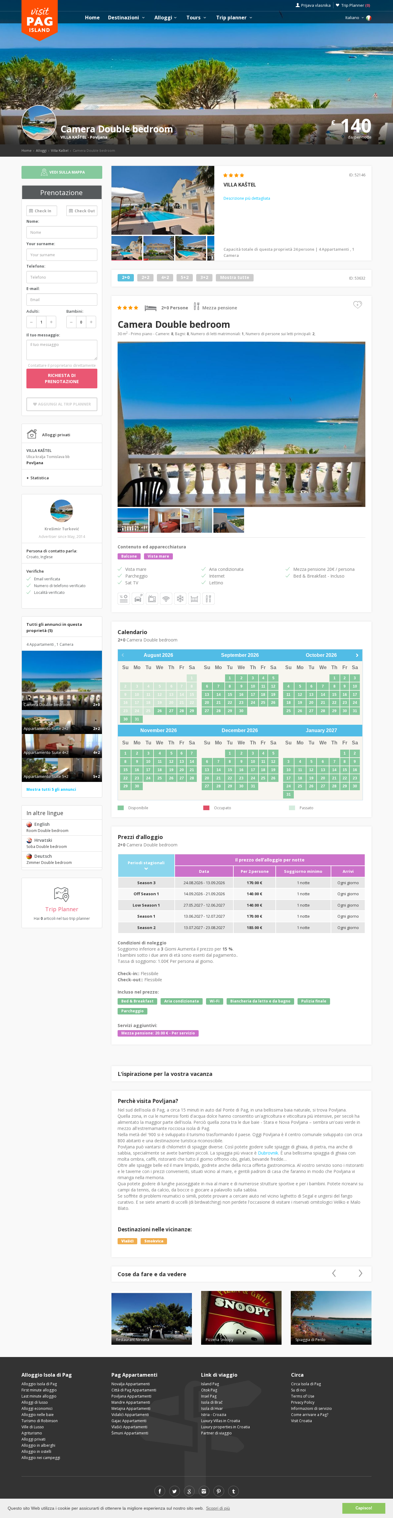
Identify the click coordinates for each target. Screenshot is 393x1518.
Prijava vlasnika (316, 5)
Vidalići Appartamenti (130, 1414)
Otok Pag (209, 1390)
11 (263, 686)
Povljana (98, 137)
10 (253, 686)
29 (192, 711)
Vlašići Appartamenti (129, 1427)
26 (160, 711)
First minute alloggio (39, 1390)
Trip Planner (355, 5)
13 (207, 694)
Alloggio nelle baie (37, 1414)
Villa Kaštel (59, 150)
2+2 (145, 277)
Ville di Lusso (32, 1427)
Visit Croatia (301, 1420)
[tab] (62, 698)
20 (207, 702)
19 (273, 694)
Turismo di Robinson (39, 1420)
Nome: (32, 221)
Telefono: (35, 266)
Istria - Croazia (213, 1414)
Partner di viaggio (216, 1433)
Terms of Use (302, 1396)
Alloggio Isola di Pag (39, 1384)
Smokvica (153, 1241)
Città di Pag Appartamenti (133, 1390)
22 (230, 702)
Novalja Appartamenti (130, 1384)
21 (218, 702)
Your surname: (40, 243)
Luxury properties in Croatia (225, 1427)
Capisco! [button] (364, 1508)
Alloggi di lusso (34, 1402)
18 (263, 694)
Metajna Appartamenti (130, 1408)
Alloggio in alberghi (38, 1445)
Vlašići (127, 1241)
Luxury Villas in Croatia (220, 1420)
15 (230, 694)
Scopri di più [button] (218, 1508)
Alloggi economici (37, 1408)
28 (182, 711)
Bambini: (74, 311)
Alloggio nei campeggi (40, 1457)
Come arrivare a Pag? (309, 1414)
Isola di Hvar (212, 1408)
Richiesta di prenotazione (62, 378)
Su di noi (298, 1390)
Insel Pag (208, 1396)
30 (125, 719)
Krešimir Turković (62, 528)
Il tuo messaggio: (43, 335)
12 (273, 686)
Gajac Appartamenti (128, 1420)
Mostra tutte (234, 277)
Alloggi (163, 17)
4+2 (165, 277)
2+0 (126, 277)
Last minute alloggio (38, 1396)
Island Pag (210, 1384)
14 (218, 694)
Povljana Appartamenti (131, 1396)
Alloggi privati (33, 1439)
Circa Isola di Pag (306, 1384)
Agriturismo (31, 1433)
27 (171, 711)
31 (137, 719)
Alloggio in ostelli (36, 1451)
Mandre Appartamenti (130, 1402)
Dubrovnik (268, 1153)
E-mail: (33, 288)
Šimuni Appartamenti (129, 1433)
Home (92, 17)
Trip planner (232, 17)
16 (241, 694)
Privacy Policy (302, 1402)
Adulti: (32, 311)
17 (253, 694)
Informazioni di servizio (311, 1408)
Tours (194, 17)
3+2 (204, 277)
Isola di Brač (212, 1402)
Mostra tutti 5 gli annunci (51, 789)
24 (253, 702)
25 (263, 702)
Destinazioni (124, 17)
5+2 (185, 277)
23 (241, 702)
